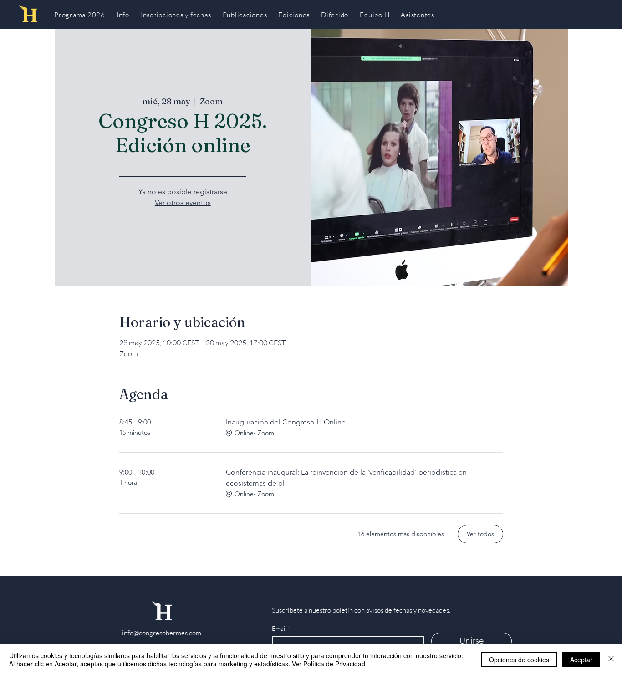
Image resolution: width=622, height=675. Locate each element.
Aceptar (581, 659)
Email (280, 628)
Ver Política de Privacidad (328, 663)
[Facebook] (602, 375)
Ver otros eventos (183, 202)
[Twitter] (602, 350)
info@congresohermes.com (161, 633)
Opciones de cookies (519, 659)
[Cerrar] (611, 659)
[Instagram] (602, 325)
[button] (374, 14)
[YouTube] (602, 300)
